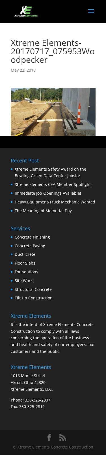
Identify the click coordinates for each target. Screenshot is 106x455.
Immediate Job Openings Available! (48, 193)
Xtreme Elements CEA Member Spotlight (53, 184)
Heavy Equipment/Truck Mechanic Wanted (55, 202)
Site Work (24, 280)
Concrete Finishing (32, 237)
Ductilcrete (25, 254)
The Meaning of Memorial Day (43, 210)
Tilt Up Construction (34, 298)
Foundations (26, 271)
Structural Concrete (33, 289)
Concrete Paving (30, 245)
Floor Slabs (25, 263)
